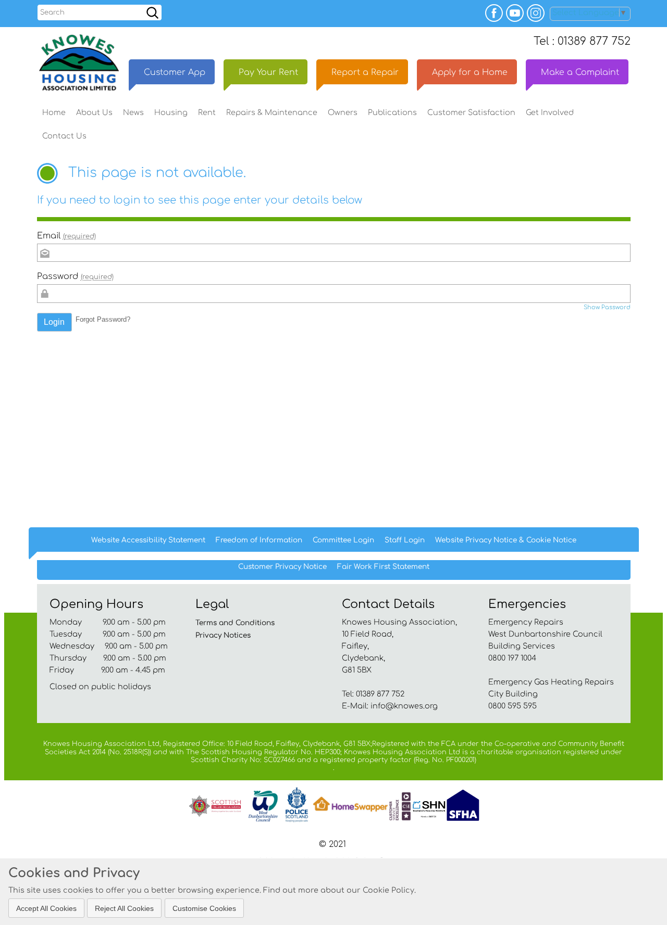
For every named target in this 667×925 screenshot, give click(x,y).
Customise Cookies (204, 908)
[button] (54, 322)
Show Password (607, 307)
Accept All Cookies (46, 908)
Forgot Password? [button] (103, 319)
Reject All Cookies (124, 908)
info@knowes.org (404, 706)
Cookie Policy (388, 890)
